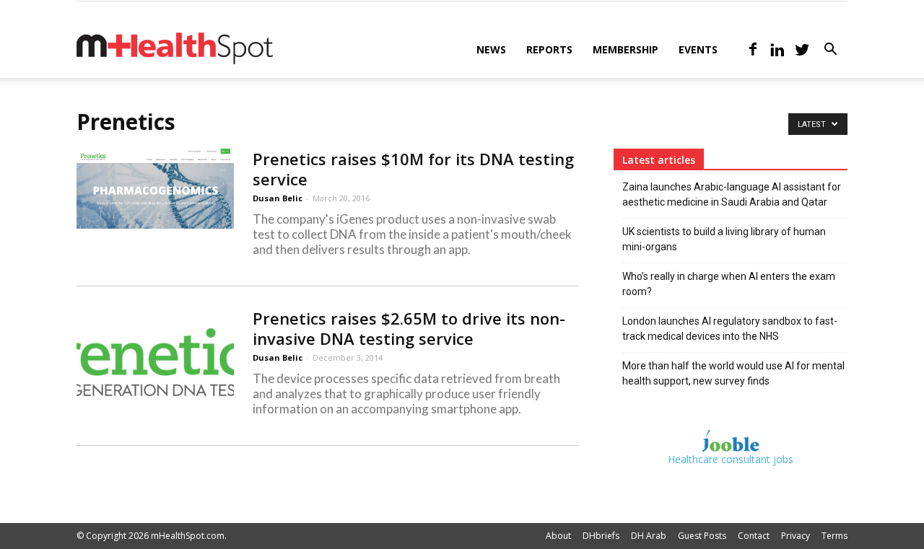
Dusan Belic (277, 198)
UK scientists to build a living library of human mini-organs (724, 239)
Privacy (795, 536)
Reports (549, 49)
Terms (834, 536)
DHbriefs (601, 536)
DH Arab (648, 536)
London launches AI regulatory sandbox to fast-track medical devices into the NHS (729, 328)
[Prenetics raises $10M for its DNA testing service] (155, 189)
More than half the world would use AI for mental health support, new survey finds (733, 373)
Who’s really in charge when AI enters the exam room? (728, 284)
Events (698, 49)
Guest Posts (702, 536)
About (558, 536)
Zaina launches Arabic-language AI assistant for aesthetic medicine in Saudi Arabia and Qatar (731, 194)
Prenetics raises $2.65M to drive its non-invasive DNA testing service (409, 328)
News (491, 49)
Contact (754, 536)
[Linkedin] (777, 50)
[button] (830, 51)
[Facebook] (753, 50)
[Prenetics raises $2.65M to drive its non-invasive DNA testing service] (155, 362)
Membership (625, 49)
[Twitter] (802, 50)
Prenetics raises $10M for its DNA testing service (413, 169)
